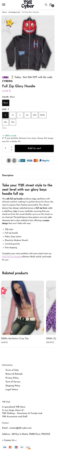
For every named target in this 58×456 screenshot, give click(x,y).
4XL (5, 122)
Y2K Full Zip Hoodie (11, 257)
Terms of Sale (12, 370)
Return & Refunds (14, 374)
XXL (35, 115)
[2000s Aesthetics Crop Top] (22, 308)
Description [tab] (8, 175)
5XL (12, 122)
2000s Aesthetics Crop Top (14, 338)
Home (4, 12)
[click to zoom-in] (29, 43)
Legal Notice (11, 390)
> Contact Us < (9, 440)
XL (27, 115)
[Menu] (6, 5)
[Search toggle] (46, 4)
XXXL (42, 115)
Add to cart (34, 148)
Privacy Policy (12, 378)
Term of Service (12, 382)
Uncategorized (14, 12)
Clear (4, 128)
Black (6, 103)
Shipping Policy (12, 386)
